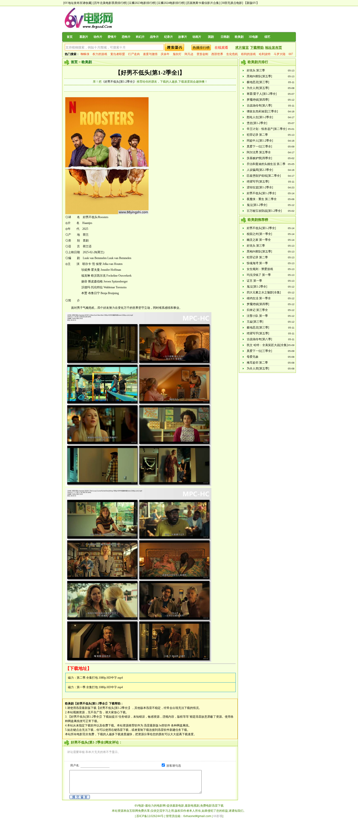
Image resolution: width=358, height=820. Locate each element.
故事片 (182, 37)
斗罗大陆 (279, 54)
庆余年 (165, 54)
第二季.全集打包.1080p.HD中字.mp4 (100, 677)
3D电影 (253, 37)
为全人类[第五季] (258, 88)
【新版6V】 (251, 3)
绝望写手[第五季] (258, 181)
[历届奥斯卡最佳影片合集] (203, 3)
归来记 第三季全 (257, 310)
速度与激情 (150, 54)
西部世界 (217, 54)
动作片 (98, 37)
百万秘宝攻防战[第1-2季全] (264, 210)
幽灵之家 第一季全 (259, 239)
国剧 (211, 37)
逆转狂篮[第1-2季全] (260, 187)
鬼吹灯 (177, 54)
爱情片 (112, 37)
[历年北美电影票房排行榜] (110, 3)
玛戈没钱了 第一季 (259, 275)
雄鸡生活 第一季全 (259, 298)
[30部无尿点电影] (232, 3)
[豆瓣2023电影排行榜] (142, 3)
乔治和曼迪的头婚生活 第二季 (266, 164)
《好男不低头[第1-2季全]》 (119, 81)
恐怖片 (126, 37)
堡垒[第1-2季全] (257, 123)
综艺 (267, 37)
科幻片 (140, 37)
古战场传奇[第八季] (259, 105)
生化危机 (232, 54)
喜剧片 (83, 37)
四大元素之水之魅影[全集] (264, 292)
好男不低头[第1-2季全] (261, 193)
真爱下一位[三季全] (259, 146)
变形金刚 (202, 54)
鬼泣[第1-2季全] (257, 205)
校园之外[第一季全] (259, 234)
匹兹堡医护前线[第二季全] (264, 175)
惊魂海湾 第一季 (257, 263)
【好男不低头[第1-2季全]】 (150, 72)
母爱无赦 (252, 356)
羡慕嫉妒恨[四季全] (259, 158)
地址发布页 (273, 47)
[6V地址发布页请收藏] (77, 3)
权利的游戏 (248, 54)
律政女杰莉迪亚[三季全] (262, 111)
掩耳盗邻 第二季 (257, 362)
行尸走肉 (134, 54)
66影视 (218, 816)
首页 (70, 37)
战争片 (154, 37)
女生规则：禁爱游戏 (260, 269)
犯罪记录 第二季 (257, 134)
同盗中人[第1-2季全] (260, 140)
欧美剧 (239, 37)
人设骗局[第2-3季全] (260, 170)
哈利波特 (265, 54)
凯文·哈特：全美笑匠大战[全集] (267, 345)
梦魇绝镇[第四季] (258, 99)
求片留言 (242, 47)
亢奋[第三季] (255, 321)
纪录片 (168, 37)
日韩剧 (225, 37)
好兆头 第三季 (256, 70)
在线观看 (221, 47)
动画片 (196, 37)
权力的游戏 (100, 54)
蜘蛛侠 (85, 54)
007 (291, 54)
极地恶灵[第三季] (258, 82)
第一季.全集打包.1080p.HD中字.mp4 (100, 687)
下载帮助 (257, 47)
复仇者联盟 (117, 54)
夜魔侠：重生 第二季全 (262, 199)
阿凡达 (189, 54)
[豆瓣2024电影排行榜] (171, 3)
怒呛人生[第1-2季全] (260, 117)
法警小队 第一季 (257, 316)
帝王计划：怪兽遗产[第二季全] (267, 129)
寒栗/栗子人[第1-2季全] (262, 94)
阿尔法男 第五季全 (259, 152)
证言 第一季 (254, 280)
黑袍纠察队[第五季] (259, 76)
